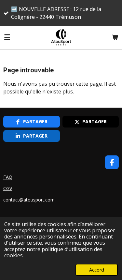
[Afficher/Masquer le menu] (7, 37)
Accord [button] (96, 270)
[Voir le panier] (115, 37)
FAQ (7, 177)
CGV (7, 188)
